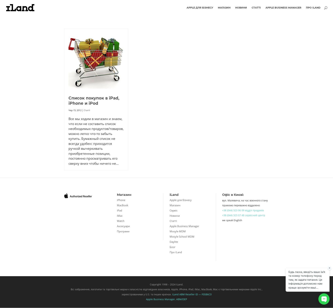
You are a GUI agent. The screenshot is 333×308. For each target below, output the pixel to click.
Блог (172, 247)
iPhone (121, 200)
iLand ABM (178, 294)
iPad (119, 210)
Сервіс (174, 210)
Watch (120, 221)
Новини (241, 7)
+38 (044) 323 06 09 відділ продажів (243, 210)
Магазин (224, 7)
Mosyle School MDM (182, 236)
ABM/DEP (181, 299)
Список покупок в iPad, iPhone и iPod (94, 101)
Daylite (174, 241)
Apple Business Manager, (161, 299)
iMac (120, 215)
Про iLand (313, 7)
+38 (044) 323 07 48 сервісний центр (243, 215)
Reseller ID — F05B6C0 (198, 294)
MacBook (122, 205)
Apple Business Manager (283, 7)
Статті (256, 7)
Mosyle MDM (178, 231)
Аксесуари (123, 226)
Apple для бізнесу (200, 7)
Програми (123, 231)
